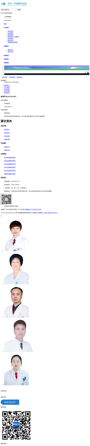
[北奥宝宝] (4, 66)
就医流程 (6, 62)
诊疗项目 (6, 27)
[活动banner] (4, 69)
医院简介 (6, 46)
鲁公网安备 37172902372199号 (32, 209)
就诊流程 (7, 91)
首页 (5, 24)
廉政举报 (7, 150)
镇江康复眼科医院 (9, 170)
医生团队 (6, 59)
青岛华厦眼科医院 (9, 157)
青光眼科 (10, 38)
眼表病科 (12, 77)
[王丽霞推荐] (4, 72)
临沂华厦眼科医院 (9, 167)
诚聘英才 (7, 147)
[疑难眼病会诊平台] (4, 74)
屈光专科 (10, 31)
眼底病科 (10, 35)
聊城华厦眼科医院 (9, 174)
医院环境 (10, 51)
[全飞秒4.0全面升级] (4, 71)
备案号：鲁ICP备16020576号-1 (48, 212)
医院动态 (6, 55)
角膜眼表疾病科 (13, 42)
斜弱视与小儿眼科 (13, 36)
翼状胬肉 (19, 77)
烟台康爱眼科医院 (9, 161)
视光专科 (10, 40)
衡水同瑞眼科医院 (9, 164)
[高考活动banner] (4, 68)
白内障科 (10, 33)
